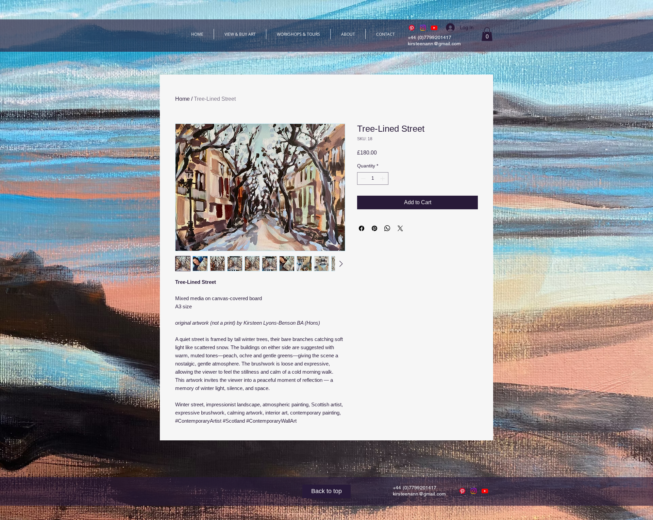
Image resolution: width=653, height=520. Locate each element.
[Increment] (383, 178)
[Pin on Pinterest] (374, 228)
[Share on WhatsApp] (387, 228)
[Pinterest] (412, 28)
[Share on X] (400, 228)
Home (182, 99)
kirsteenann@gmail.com (434, 43)
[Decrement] (362, 178)
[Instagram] (423, 28)
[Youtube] (434, 28)
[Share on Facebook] (361, 228)
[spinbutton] (373, 178)
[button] (487, 34)
